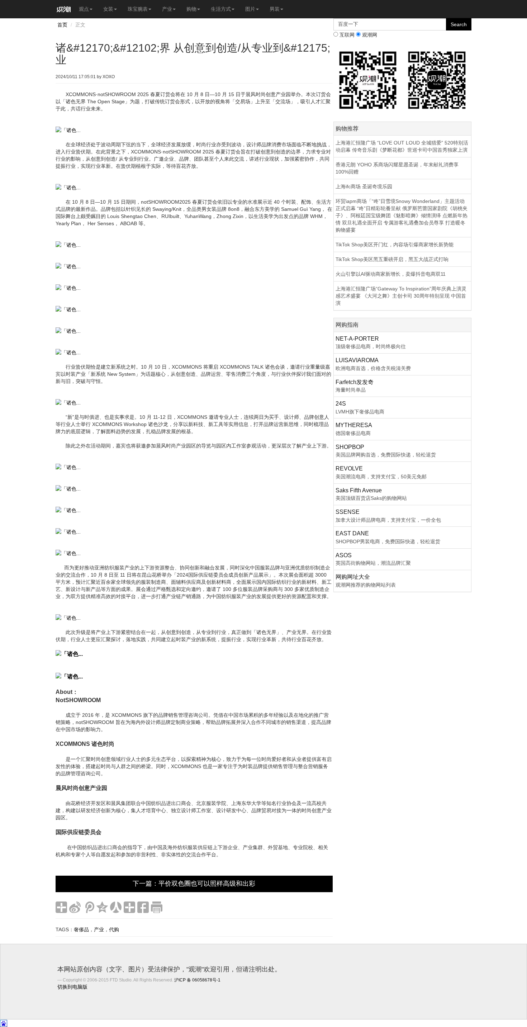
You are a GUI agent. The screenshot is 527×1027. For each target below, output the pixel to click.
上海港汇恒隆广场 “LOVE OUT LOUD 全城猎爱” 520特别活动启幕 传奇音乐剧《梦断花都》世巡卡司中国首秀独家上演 (402, 146)
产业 (167, 9)
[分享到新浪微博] (75, 907)
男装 (275, 9)
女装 (108, 9)
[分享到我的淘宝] (129, 907)
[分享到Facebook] (143, 907)
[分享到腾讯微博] (88, 907)
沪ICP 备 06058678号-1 (197, 980)
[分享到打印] (156, 907)
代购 (114, 929)
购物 (191, 9)
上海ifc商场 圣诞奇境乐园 (364, 186)
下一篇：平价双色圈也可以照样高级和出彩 (194, 883)
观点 (84, 9)
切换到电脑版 (72, 987)
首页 (62, 25)
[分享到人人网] (116, 907)
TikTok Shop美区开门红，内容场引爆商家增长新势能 (395, 244)
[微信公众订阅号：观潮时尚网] (437, 79)
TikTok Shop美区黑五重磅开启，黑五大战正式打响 (392, 259)
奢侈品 (81, 929)
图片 (250, 9)
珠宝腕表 (138, 9)
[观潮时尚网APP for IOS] (368, 79)
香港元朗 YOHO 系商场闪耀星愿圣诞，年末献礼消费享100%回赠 (397, 168)
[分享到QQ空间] (102, 907)
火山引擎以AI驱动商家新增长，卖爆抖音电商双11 (391, 274)
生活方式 (221, 9)
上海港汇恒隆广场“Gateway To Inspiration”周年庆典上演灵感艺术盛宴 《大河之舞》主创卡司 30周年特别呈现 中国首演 (401, 296)
